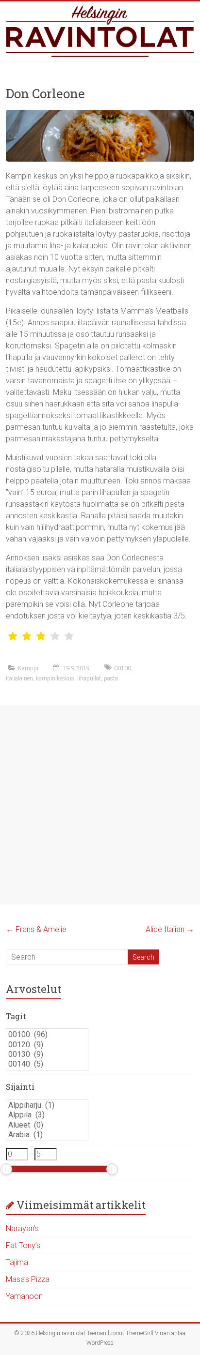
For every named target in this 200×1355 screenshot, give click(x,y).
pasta (111, 678)
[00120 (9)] (47, 1045)
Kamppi (28, 668)
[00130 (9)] (47, 1054)
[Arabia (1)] (47, 1135)
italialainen (19, 678)
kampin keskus (55, 678)
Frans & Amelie (36, 929)
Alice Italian (170, 929)
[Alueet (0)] (47, 1125)
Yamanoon (24, 1296)
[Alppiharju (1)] (47, 1105)
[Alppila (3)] (47, 1115)
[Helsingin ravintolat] (100, 31)
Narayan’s (22, 1228)
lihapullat (89, 678)
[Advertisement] (100, 804)
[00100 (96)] (47, 1034)
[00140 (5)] (47, 1064)
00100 (122, 668)
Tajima (17, 1262)
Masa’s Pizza (28, 1279)
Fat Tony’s (23, 1245)
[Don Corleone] (100, 114)
